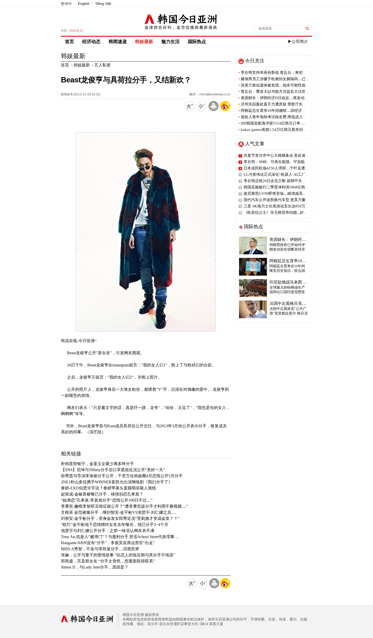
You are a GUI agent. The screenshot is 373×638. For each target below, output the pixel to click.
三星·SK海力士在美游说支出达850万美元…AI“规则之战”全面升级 (299, 206)
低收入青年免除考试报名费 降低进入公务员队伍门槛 (284, 117)
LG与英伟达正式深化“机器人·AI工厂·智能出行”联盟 (287, 174)
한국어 (66, 4)
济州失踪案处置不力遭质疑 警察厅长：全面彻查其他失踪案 (290, 104)
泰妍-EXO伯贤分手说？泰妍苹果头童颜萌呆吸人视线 (108, 488)
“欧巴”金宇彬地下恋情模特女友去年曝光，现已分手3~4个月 (114, 524)
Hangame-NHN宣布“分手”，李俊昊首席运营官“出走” (108, 543)
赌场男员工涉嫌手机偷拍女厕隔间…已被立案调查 (282, 79)
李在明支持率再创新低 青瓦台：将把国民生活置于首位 (286, 72)
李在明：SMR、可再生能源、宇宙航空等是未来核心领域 (291, 162)
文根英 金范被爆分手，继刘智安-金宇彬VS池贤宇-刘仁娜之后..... (118, 512)
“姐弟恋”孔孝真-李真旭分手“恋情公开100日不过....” (106, 500)
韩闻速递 (118, 41)
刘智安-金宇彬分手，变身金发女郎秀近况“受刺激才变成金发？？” (120, 518)
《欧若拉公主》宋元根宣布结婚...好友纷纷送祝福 (285, 212)
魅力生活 (170, 41)
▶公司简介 (298, 41)
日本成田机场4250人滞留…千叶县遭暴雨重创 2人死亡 (289, 168)
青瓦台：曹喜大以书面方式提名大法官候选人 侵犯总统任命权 (292, 92)
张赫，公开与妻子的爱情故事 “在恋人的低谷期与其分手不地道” (118, 555)
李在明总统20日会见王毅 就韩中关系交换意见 (282, 181)
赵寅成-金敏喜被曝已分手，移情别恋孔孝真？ (102, 494)
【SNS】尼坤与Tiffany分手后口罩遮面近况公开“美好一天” (113, 470)
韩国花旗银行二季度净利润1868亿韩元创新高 (282, 187)
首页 (69, 41)
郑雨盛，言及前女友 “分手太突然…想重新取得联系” (108, 561)
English (84, 4)
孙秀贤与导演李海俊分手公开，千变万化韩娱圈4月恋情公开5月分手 (122, 476)
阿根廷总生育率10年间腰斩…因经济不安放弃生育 (282, 111)
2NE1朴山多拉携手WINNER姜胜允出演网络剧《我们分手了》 (116, 482)
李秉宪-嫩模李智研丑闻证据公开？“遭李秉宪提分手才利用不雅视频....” (124, 506)
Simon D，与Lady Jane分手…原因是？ (94, 567)
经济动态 (91, 41)
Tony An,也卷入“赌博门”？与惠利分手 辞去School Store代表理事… (119, 537)
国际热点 (197, 41)
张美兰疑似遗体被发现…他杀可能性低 (272, 85)
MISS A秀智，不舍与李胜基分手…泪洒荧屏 (100, 549)
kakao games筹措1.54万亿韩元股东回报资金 (276, 130)
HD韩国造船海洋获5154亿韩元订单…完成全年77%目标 (286, 123)
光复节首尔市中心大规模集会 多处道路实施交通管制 (288, 155)
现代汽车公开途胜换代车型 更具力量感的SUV (282, 200)
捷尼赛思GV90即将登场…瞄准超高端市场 (279, 193)
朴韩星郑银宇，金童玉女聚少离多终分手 (97, 464)
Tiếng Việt (103, 4)
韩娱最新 (144, 41)
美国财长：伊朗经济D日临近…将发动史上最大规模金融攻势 (291, 98)
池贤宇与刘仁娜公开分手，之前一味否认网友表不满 (107, 530)
